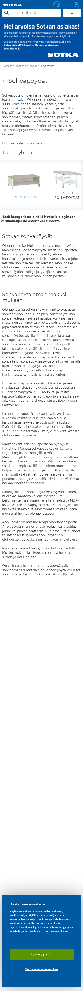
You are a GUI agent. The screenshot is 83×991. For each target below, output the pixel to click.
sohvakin (19, 100)
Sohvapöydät (47, 66)
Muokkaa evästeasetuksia (41, 969)
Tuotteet (7, 66)
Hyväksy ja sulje (41, 954)
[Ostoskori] (77, 4)
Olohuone (20, 66)
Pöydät (33, 66)
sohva (47, 246)
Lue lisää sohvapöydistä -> (22, 143)
